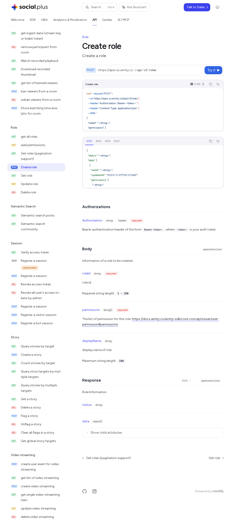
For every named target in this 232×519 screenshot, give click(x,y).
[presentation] (39, 272)
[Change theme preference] (217, 7)
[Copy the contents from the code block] (211, 84)
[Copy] (199, 70)
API (94, 20)
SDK (33, 20)
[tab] (89, 141)
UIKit (44, 20)
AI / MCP (123, 20)
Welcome (17, 20)
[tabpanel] (153, 166)
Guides (107, 20)
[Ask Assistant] (218, 84)
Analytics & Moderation (70, 20)
